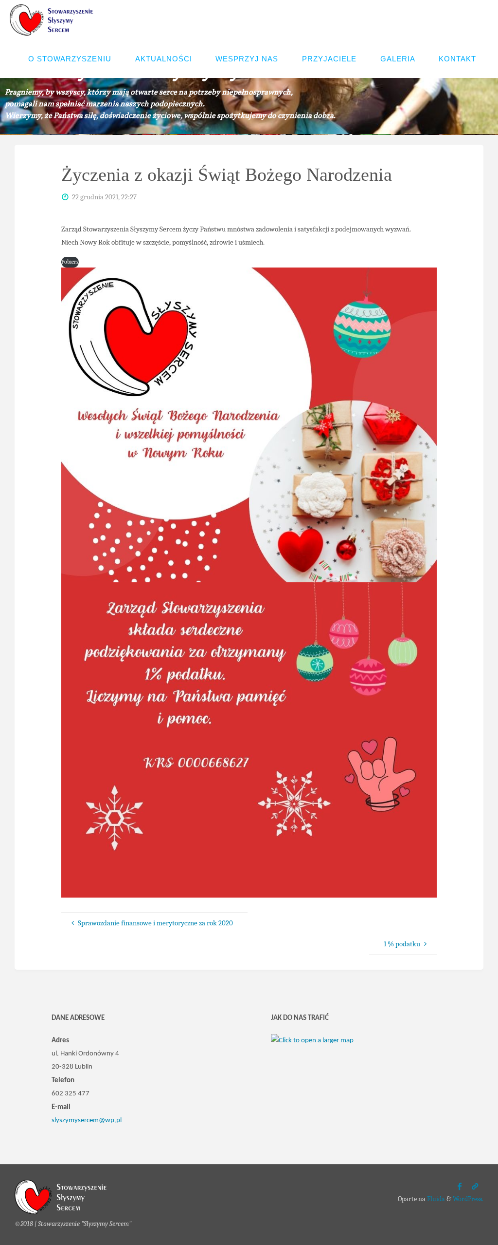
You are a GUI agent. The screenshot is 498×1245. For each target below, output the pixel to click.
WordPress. (468, 1199)
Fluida (435, 1199)
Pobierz (70, 261)
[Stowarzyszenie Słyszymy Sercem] (54, 19)
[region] (249, 89)
